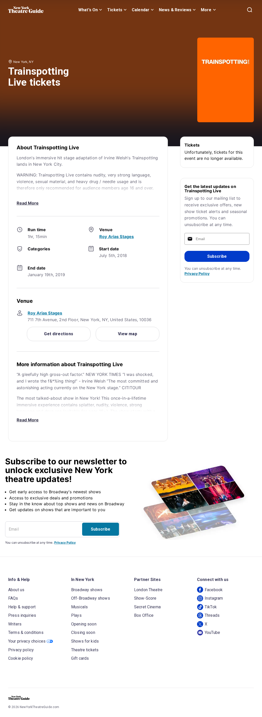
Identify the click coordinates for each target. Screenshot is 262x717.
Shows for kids (85, 641)
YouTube (212, 632)
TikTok (211, 606)
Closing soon (83, 632)
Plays (76, 615)
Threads (212, 615)
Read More (28, 203)
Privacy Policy (197, 273)
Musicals (79, 606)
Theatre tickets (85, 649)
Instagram (214, 598)
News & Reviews (175, 9)
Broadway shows (86, 589)
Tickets (114, 9)
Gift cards (80, 658)
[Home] (25, 10)
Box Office (144, 615)
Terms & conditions (25, 632)
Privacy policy (21, 649)
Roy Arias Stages (116, 236)
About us (16, 589)
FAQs (13, 598)
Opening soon (83, 624)
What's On (88, 9)
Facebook (214, 589)
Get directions (58, 333)
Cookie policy (20, 658)
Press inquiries (22, 615)
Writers (14, 624)
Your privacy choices (27, 641)
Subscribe (217, 256)
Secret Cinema (147, 606)
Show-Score (145, 598)
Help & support (22, 606)
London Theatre (148, 589)
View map (127, 333)
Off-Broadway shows (90, 598)
